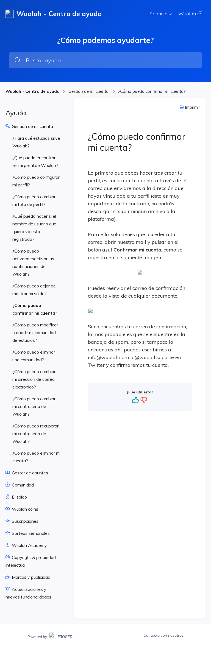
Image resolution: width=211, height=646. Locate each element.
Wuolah (187, 13)
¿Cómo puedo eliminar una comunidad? (33, 355)
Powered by (50, 636)
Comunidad (22, 485)
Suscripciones (24, 521)
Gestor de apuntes (29, 473)
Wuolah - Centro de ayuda (32, 91)
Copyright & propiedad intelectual (30, 561)
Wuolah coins (24, 509)
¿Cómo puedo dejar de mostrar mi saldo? (34, 289)
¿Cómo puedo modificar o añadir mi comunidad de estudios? (35, 332)
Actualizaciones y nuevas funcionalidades (28, 593)
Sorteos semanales (30, 533)
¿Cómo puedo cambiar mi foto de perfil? (33, 200)
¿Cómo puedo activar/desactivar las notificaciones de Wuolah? (33, 262)
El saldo (19, 497)
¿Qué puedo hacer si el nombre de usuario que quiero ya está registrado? (34, 227)
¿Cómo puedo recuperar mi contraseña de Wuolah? (35, 433)
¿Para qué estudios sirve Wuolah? (36, 142)
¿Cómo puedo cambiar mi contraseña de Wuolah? (33, 406)
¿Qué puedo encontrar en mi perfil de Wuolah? (35, 161)
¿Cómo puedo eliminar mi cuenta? (36, 456)
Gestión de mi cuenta (89, 91)
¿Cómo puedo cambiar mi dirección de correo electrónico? (33, 379)
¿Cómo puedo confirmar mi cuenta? (151, 91)
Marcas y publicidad (30, 577)
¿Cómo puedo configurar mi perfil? (36, 181)
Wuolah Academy (29, 545)
